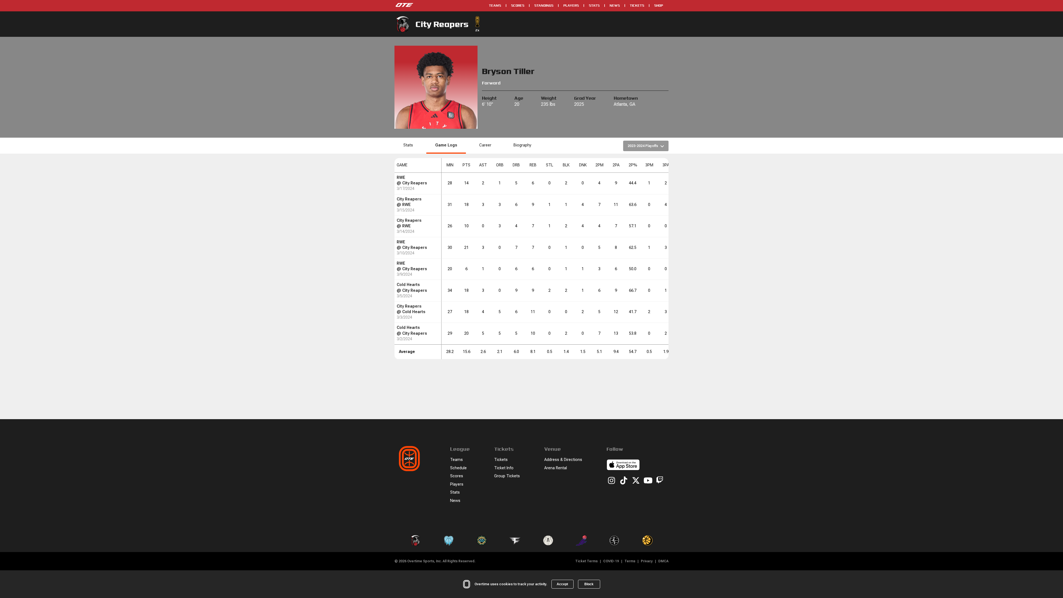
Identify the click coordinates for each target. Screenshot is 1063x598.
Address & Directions (563, 459)
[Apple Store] (623, 465)
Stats (594, 5)
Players (571, 5)
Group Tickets (507, 476)
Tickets (637, 5)
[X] (636, 480)
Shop (658, 5)
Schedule (458, 468)
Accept (562, 584)
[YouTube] (648, 480)
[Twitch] (659, 481)
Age (518, 98)
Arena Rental (555, 468)
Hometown (626, 98)
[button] (418, 165)
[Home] (439, 5)
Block (589, 584)
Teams (495, 5)
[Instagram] (611, 480)
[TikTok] (624, 480)
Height (489, 98)
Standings (543, 5)
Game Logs (446, 145)
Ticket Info (504, 468)
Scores (517, 5)
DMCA (663, 561)
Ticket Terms (586, 561)
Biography (523, 145)
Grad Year (585, 98)
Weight (548, 98)
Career (485, 145)
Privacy (647, 561)
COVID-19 (611, 561)
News (615, 5)
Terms (630, 561)
